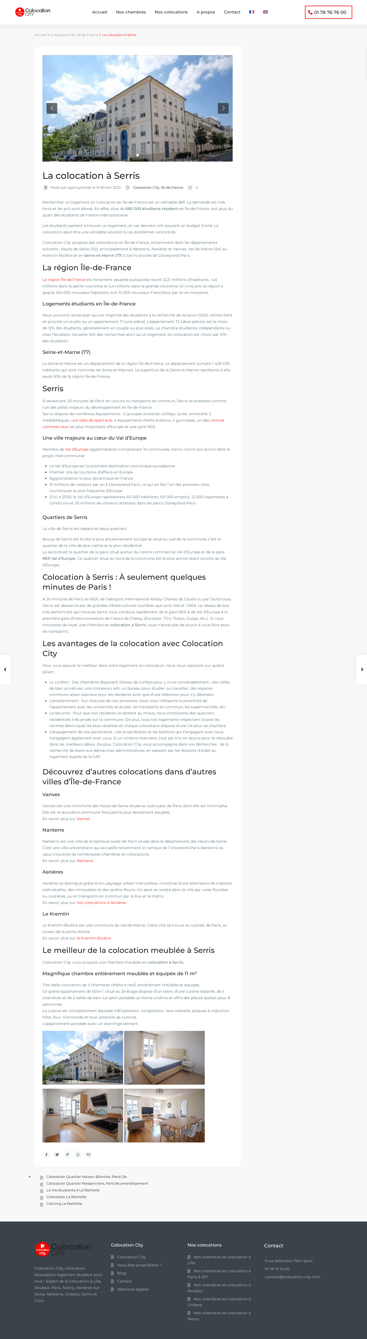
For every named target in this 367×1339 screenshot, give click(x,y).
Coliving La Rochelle (64, 1203)
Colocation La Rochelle (66, 1197)
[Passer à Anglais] (265, 12)
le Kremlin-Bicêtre (93, 938)
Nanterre (85, 860)
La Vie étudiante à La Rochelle (73, 1190)
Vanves (83, 818)
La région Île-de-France (63, 279)
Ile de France (87, 35)
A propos (206, 12)
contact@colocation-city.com (293, 1276)
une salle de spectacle (91, 420)
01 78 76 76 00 (330, 12)
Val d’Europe (76, 449)
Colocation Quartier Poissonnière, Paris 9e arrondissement (97, 1183)
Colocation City (63, 35)
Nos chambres (131, 12)
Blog (121, 1273)
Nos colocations (171, 12)
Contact (232, 12)
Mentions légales (133, 1289)
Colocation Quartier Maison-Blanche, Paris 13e (86, 1176)
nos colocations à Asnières (101, 902)
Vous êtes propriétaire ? (139, 1265)
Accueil (99, 12)
